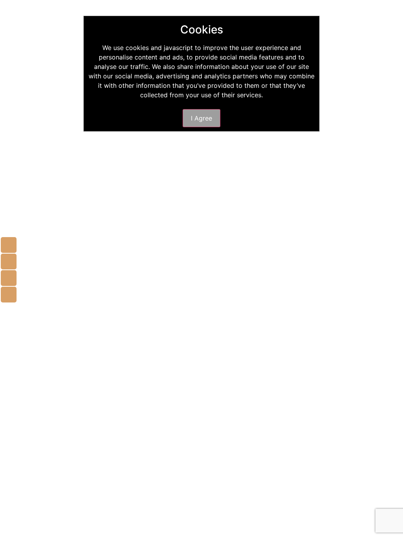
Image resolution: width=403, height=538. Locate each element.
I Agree (201, 118)
